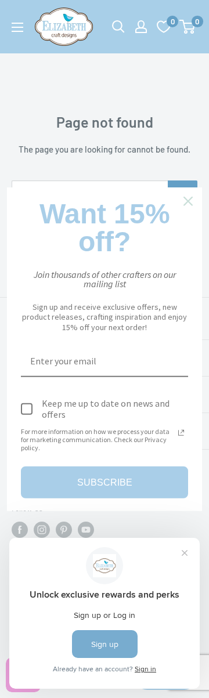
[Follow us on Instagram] (42, 530)
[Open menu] (17, 27)
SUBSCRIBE (104, 482)
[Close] (188, 201)
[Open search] (118, 26)
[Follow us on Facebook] (20, 530)
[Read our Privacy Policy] (181, 432)
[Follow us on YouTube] (86, 530)
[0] (188, 27)
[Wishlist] (163, 26)
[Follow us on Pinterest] (64, 530)
